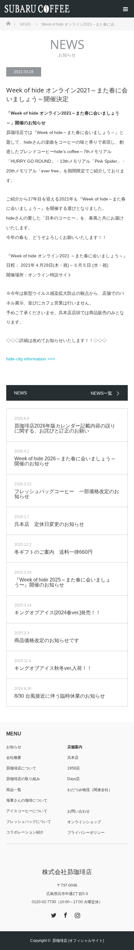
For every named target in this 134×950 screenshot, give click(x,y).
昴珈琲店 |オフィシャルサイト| (78, 940)
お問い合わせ (78, 811)
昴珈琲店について (21, 768)
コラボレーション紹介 (25, 832)
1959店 (73, 768)
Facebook (64, 914)
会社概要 (13, 757)
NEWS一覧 (101, 393)
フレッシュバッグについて (28, 821)
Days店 (73, 779)
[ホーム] (8, 23)
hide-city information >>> (30, 358)
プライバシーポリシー (86, 832)
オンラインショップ (84, 822)
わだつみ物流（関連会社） (89, 790)
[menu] (125, 8)
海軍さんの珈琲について (26, 800)
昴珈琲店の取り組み (23, 779)
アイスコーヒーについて (26, 811)
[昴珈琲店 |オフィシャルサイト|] (69, 9)
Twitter (53, 914)
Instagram (76, 914)
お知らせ (13, 747)
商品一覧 (13, 790)
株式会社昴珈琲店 (67, 872)
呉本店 (73, 757)
